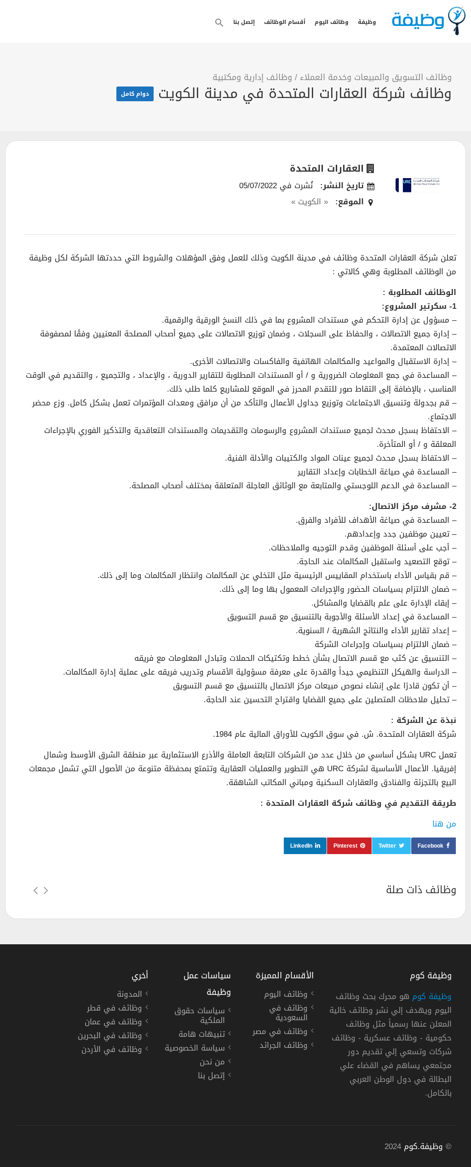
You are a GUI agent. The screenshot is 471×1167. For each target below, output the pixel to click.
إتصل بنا (244, 22)
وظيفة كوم (432, 996)
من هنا (444, 823)
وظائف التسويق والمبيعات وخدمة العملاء (376, 77)
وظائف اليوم (332, 22)
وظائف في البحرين (110, 1037)
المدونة (129, 995)
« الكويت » (309, 201)
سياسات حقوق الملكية (199, 1017)
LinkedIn (301, 846)
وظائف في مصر (280, 1033)
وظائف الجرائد (283, 1046)
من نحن (212, 1063)
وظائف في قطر (114, 1009)
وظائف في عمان (113, 1023)
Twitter (387, 846)
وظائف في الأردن (111, 1051)
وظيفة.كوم (423, 1146)
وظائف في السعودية (288, 1014)
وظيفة (367, 22)
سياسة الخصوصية (195, 1049)
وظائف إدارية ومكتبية (252, 77)
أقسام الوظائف (284, 22)
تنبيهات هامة (201, 1035)
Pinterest (345, 846)
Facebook (430, 846)
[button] (219, 22)
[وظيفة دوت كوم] (428, 21)
